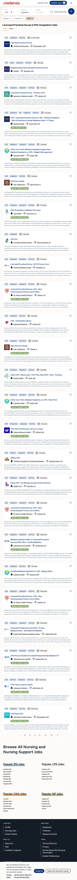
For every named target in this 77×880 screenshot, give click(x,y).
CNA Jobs (20, 793)
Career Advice (11, 834)
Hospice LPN (46, 774)
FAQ (7, 847)
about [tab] (11, 29)
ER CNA (5, 811)
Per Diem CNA (7, 803)
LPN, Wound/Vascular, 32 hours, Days (27, 429)
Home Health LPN (47, 771)
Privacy (46, 847)
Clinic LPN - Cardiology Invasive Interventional (30, 483)
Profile (7, 827)
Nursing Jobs (10, 830)
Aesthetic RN (7, 769)
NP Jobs (57, 793)
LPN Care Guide (17, 181)
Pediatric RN (7, 779)
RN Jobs (19, 764)
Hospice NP (45, 799)
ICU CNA (5, 799)
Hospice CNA (7, 806)
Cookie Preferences (51, 856)
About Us (9, 843)
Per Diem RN (7, 781)
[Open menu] (71, 3)
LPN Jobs (58, 764)
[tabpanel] (38, 385)
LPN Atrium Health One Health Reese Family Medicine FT (35, 655)
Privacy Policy (9, 876)
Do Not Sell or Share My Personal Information (23, 876)
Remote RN (6, 776)
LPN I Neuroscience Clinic (22, 684)
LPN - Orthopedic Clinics (21, 321)
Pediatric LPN (46, 769)
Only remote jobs (60, 12)
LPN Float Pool (17, 713)
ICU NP (44, 808)
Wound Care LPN (47, 779)
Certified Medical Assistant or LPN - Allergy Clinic (32, 571)
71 (51, 735)
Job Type (7, 18)
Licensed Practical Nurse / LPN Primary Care (30, 264)
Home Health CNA (8, 808)
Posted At (19, 18)
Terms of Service (50, 843)
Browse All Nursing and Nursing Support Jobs (24, 749)
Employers (47, 827)
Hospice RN (6, 774)
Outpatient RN (7, 783)
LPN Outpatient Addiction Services (26, 210)
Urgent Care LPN (47, 776)
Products (46, 830)
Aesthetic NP (46, 803)
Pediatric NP (45, 801)
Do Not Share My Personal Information (54, 851)
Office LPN (15, 458)
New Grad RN (7, 771)
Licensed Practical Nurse (21, 43)
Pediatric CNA (7, 801)
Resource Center (50, 834)
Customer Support (13, 850)
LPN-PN (14, 239)
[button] (38, 45)
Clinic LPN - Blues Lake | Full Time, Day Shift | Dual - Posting (36, 375)
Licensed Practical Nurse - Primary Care (28, 93)
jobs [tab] (5, 29)
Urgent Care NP (46, 806)
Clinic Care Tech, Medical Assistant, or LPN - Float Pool (34, 400)
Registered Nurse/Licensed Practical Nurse (29, 68)
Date (30, 18)
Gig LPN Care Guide (19, 346)
